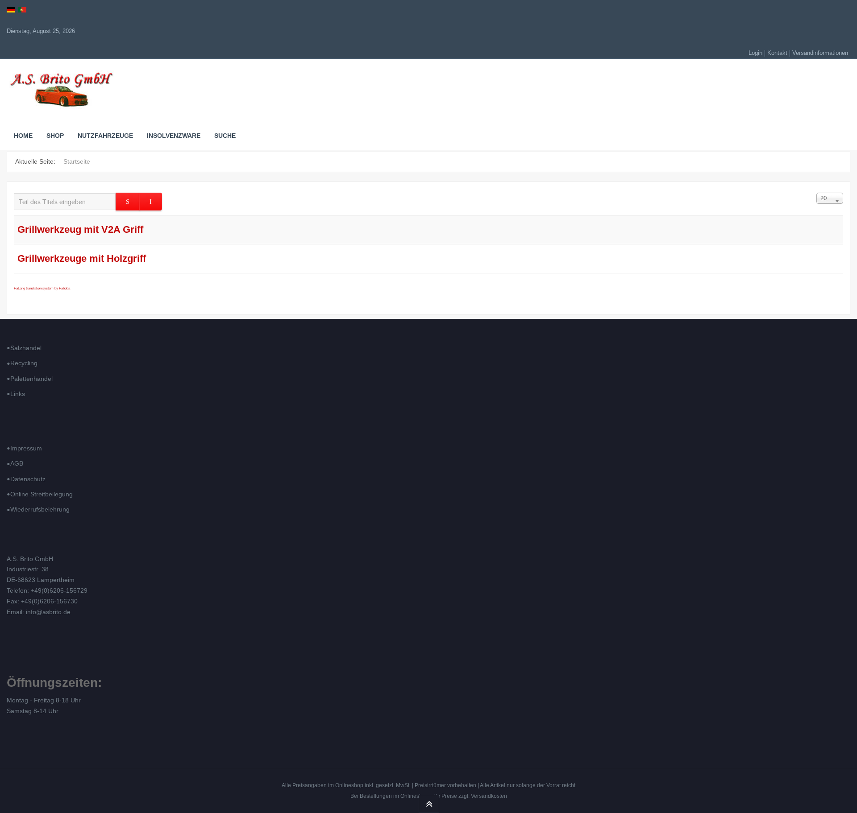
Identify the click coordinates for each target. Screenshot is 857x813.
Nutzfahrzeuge (105, 135)
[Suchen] (128, 201)
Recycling (23, 363)
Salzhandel (26, 347)
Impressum (26, 448)
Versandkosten (489, 796)
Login (755, 53)
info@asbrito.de (48, 611)
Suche (225, 135)
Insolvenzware (173, 135)
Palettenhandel (31, 378)
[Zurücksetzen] (150, 201)
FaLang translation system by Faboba (42, 288)
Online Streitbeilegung (41, 494)
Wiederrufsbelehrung (40, 509)
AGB (16, 463)
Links (17, 393)
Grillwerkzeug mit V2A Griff (80, 229)
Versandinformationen (820, 53)
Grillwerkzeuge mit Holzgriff (81, 258)
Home (23, 135)
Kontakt (777, 53)
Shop (55, 135)
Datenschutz (28, 479)
